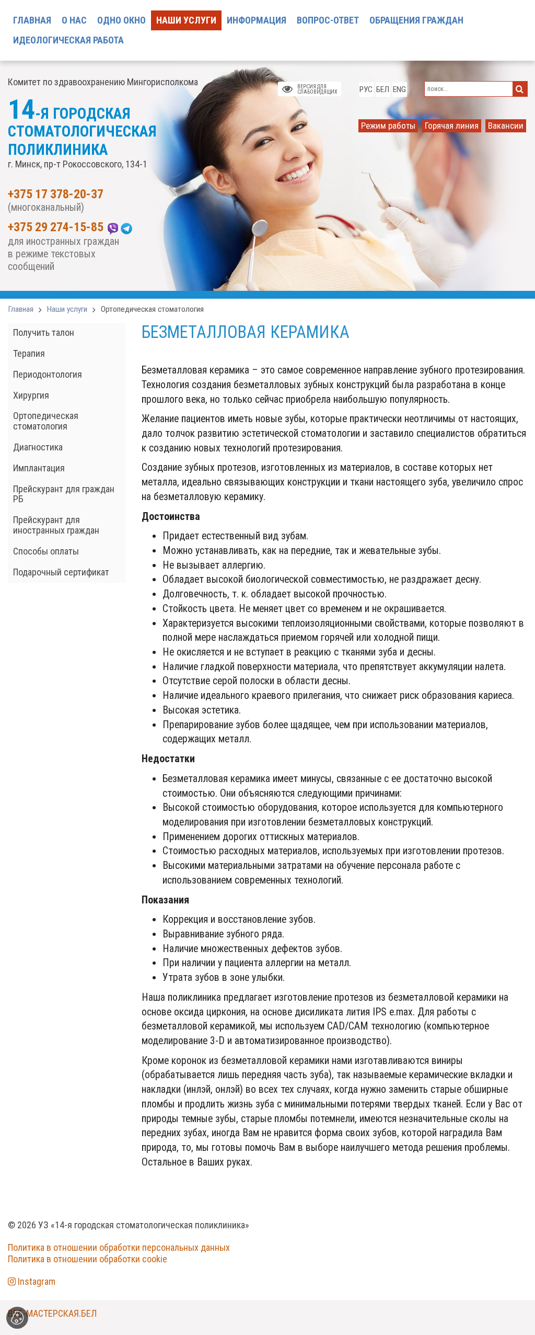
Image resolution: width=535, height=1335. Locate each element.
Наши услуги (67, 309)
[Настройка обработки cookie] (17, 1318)
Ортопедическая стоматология (152, 309)
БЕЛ (382, 89)
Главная (20, 309)
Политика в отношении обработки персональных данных (119, 1247)
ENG (399, 89)
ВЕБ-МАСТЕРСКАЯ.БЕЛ (52, 1313)
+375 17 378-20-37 (55, 194)
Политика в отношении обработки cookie (87, 1258)
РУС (366, 89)
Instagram (35, 1281)
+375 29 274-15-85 (55, 227)
